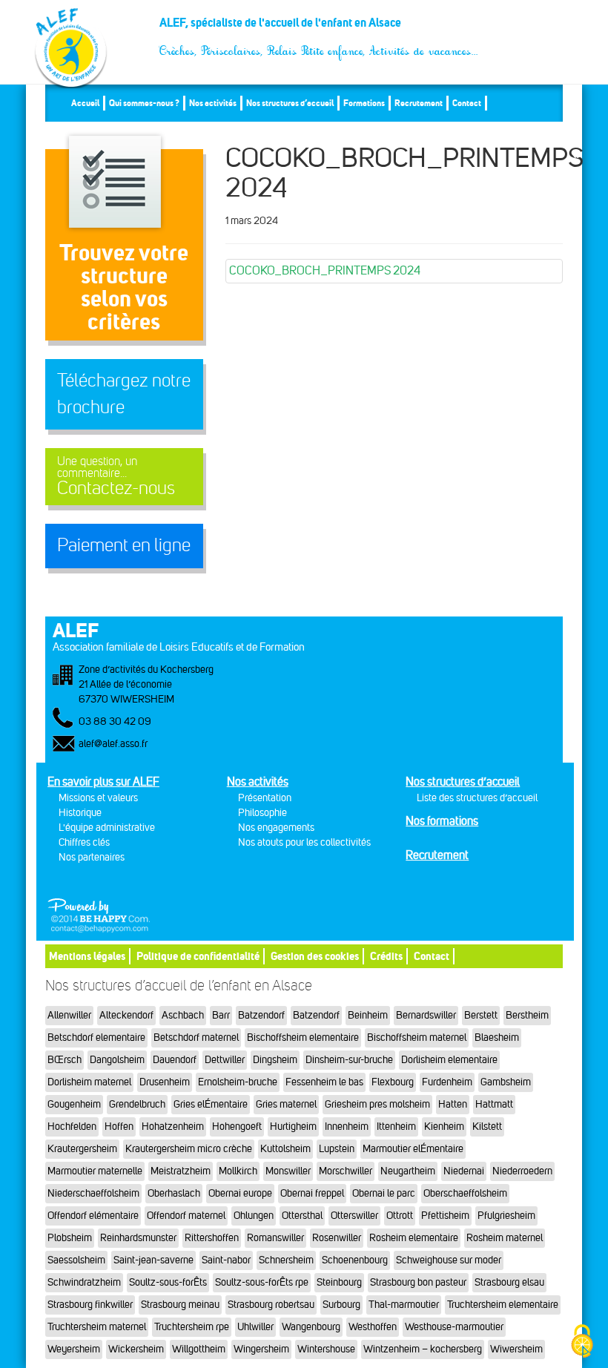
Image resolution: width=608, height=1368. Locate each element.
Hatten (452, 1104)
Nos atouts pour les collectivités (304, 842)
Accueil (85, 102)
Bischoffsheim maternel (416, 1037)
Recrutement (418, 102)
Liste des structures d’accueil (477, 798)
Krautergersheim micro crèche (188, 1148)
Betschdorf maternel (196, 1037)
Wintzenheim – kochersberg (422, 1349)
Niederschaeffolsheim (93, 1193)
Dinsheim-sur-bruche (349, 1059)
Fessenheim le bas (324, 1082)
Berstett (481, 1015)
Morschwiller (345, 1171)
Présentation (264, 798)
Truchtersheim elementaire (502, 1304)
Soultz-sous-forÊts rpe (261, 1282)
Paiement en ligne (124, 545)
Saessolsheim (76, 1260)
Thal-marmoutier (404, 1304)
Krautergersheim (82, 1148)
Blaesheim (497, 1037)
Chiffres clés (84, 842)
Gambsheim (505, 1082)
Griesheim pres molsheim (377, 1104)
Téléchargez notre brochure (124, 393)
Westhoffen (372, 1327)
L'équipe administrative (107, 827)
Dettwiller (225, 1059)
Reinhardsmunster (138, 1237)
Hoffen (119, 1126)
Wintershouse (326, 1349)
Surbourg (341, 1304)
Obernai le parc (383, 1193)
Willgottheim (198, 1349)
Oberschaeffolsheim (465, 1193)
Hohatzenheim (173, 1126)
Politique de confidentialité (198, 956)
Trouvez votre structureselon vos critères (123, 286)
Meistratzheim (181, 1171)
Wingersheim (261, 1349)
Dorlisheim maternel (89, 1082)
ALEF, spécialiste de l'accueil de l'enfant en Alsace (319, 28)
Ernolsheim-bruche (237, 1082)
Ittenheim (396, 1126)
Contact (466, 102)
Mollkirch (238, 1171)
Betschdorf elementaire (96, 1037)
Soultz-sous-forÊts (168, 1282)
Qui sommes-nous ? (144, 102)
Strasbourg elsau (509, 1282)
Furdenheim (447, 1082)
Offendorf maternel (186, 1215)
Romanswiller (275, 1237)
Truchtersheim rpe (191, 1327)
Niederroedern (522, 1171)
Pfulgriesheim (506, 1215)
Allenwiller (69, 1015)
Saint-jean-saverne (153, 1260)
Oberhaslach (174, 1193)
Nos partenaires (92, 857)
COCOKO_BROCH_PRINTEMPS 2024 (324, 270)
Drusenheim (164, 1082)
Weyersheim (73, 1349)
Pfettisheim (445, 1215)
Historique (80, 812)
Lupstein (336, 1148)
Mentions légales (87, 956)
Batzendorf (261, 1015)
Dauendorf (174, 1059)
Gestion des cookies (315, 956)
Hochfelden (71, 1126)
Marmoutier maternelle (94, 1171)
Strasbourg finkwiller (90, 1304)
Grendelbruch (137, 1104)
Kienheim (444, 1126)
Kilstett (487, 1126)
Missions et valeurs (98, 798)
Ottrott (399, 1215)
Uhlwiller (255, 1327)
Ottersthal (302, 1215)
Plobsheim (69, 1237)
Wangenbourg (311, 1327)
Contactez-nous (116, 476)
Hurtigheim (293, 1126)
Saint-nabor (226, 1260)
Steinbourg (339, 1282)
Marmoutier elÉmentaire (413, 1148)
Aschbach (183, 1015)
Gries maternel (286, 1104)
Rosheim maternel (504, 1237)
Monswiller (288, 1171)
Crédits (386, 956)
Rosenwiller (336, 1237)
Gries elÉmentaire (211, 1104)
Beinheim (368, 1015)
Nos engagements (276, 827)
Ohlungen (254, 1215)
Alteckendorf (126, 1015)
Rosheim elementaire (413, 1237)
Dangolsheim (117, 1059)
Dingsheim (275, 1059)
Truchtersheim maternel (96, 1327)
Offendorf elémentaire (93, 1215)
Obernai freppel (312, 1193)
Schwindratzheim (84, 1282)
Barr (221, 1015)
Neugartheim (407, 1171)
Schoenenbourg (355, 1260)
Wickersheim (136, 1349)
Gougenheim (74, 1104)
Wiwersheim (516, 1349)
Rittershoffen (212, 1237)
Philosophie (262, 812)
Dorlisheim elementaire (449, 1059)
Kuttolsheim (285, 1148)
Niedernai (463, 1171)
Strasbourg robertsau (271, 1304)
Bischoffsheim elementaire (303, 1037)
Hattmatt (494, 1104)
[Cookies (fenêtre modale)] (582, 1342)
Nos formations (442, 821)
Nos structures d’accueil (290, 102)
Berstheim (527, 1015)
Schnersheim (286, 1260)
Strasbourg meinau (180, 1304)
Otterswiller (354, 1215)
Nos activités (213, 102)
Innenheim (347, 1126)
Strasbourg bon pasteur (418, 1282)
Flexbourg (392, 1082)
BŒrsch (64, 1059)
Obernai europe (240, 1193)
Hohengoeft (237, 1126)
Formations (364, 102)
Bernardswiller (426, 1015)
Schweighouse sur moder (448, 1260)
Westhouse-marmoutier (454, 1327)
